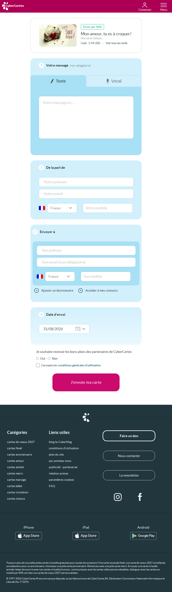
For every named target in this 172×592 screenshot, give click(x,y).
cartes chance (16, 498)
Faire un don (129, 436)
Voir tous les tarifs (117, 43)
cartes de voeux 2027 (21, 442)
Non (54, 358)
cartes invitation (17, 492)
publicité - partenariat (63, 467)
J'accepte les (71, 365)
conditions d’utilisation (64, 448)
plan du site (56, 454)
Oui (42, 358)
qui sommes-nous (60, 460)
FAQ (52, 486)
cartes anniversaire (19, 454)
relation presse (58, 473)
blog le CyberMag (60, 442)
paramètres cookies (61, 479)
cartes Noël (14, 448)
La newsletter (129, 475)
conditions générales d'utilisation (79, 365)
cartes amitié (15, 467)
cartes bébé (14, 486)
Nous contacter (129, 456)
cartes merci (15, 473)
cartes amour (15, 460)
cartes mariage (16, 479)
